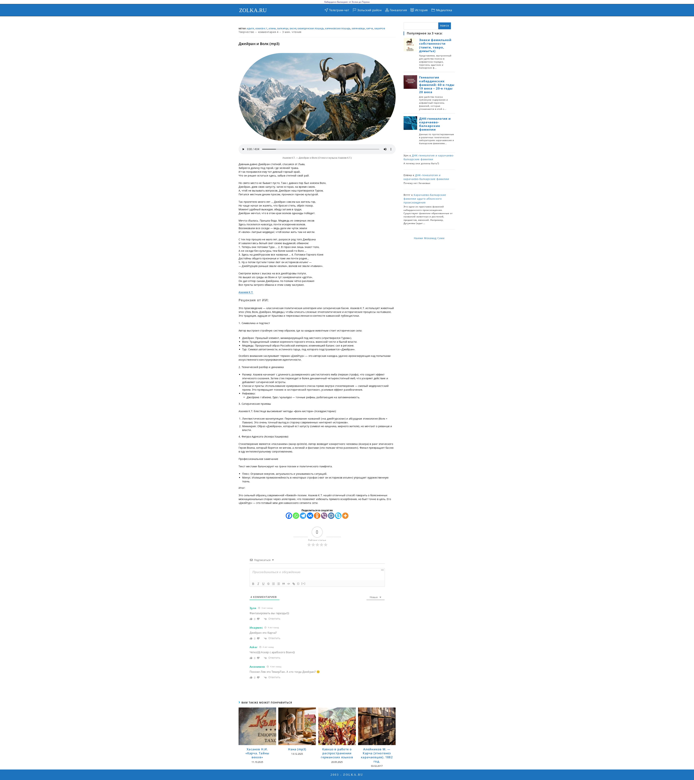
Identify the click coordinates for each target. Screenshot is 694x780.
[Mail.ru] (331, 516)
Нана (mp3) (297, 749)
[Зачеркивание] (268, 584)
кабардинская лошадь (310, 28)
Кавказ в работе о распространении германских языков (337, 753)
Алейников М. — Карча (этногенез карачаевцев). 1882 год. (377, 755)
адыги (250, 28)
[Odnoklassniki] (317, 516)
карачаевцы (358, 28)
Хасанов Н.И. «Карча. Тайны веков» (257, 753)
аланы (272, 28)
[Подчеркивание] (263, 584)
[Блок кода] (288, 584)
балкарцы (283, 28)
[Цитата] (283, 584)
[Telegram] (303, 516)
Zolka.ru (253, 10)
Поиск (444, 25)
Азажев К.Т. (261, 28)
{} (298, 583)
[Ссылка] (293, 584)
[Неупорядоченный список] (278, 584)
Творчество (246, 32)
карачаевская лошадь (337, 28)
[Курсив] (258, 584)
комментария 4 (268, 32)
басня (293, 28)
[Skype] (338, 516)
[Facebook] (289, 516)
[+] (303, 583)
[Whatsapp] (296, 516)
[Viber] (324, 516)
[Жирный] (253, 584)
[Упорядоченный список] (273, 584)
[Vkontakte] (310, 516)
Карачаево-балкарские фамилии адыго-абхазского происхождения (425, 198)
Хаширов (379, 28)
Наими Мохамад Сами (429, 238)
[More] (345, 516)
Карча (369, 28)
